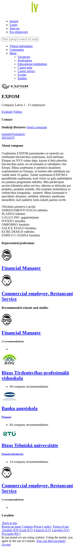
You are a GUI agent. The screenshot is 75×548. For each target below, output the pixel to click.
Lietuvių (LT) (42, 530)
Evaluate (7, 111)
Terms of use (61, 526)
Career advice (26, 71)
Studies (22, 78)
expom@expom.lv (13, 134)
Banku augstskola (20, 408)
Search (14, 21)
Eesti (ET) (26, 530)
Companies (17, 49)
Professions (25, 60)
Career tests (25, 67)
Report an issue (11, 526)
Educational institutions (32, 64)
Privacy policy (43, 526)
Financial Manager (21, 268)
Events (22, 74)
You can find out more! (51, 541)
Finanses (6, 416)
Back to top (9, 523)
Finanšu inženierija (12, 453)
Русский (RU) (11, 533)
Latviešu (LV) (61, 530)
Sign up (14, 28)
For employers (19, 32)
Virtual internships (21, 46)
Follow (17, 111)
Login (13, 24)
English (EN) (11, 530)
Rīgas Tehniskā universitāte (30, 445)
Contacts (27, 526)
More (13, 53)
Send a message (37, 127)
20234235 (8, 137)
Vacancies (24, 57)
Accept (6, 544)
